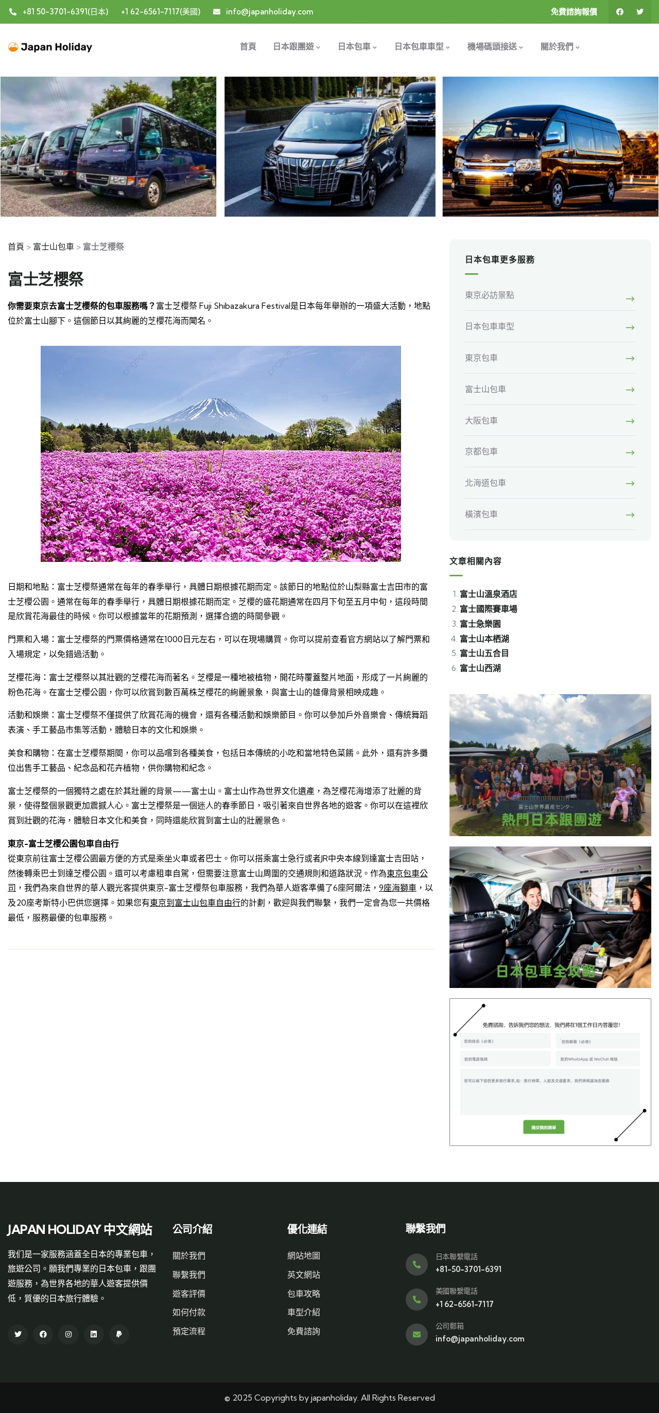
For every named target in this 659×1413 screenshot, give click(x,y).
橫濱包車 (481, 514)
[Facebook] (619, 11)
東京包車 (481, 357)
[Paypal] (119, 1334)
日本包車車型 (489, 326)
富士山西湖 (480, 668)
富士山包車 (53, 246)
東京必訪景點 (489, 295)
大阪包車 (481, 420)
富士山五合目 (484, 653)
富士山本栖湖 (484, 638)
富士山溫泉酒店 (488, 594)
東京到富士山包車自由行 (195, 902)
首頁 (16, 246)
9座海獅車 (398, 887)
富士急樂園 (480, 624)
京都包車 (481, 451)
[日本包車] (50, 46)
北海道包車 (485, 483)
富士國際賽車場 (488, 609)
